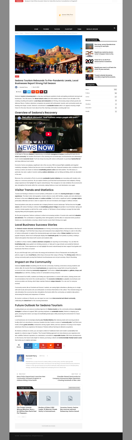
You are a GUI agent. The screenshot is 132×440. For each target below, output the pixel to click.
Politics (88, 93)
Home (36, 29)
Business (88, 100)
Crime (87, 97)
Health (87, 111)
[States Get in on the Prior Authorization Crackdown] (89, 62)
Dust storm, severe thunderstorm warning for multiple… (104, 45)
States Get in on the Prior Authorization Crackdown (103, 60)
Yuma (79, 29)
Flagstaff (68, 29)
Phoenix (46, 29)
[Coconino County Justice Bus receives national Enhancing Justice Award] (70, 399)
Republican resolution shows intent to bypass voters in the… (104, 53)
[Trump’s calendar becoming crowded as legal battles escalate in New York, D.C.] (89, 77)
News (17, 76)
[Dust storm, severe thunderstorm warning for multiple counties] (89, 46)
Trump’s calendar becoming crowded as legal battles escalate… (105, 76)
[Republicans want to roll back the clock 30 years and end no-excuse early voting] (89, 69)
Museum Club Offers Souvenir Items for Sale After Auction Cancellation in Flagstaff (51, 1)
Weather (88, 104)
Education (88, 108)
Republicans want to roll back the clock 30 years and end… (105, 68)
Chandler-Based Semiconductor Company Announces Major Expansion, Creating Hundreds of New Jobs (66, 378)
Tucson (57, 29)
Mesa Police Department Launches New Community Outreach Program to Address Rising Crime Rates (31, 378)
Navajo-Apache (92, 29)
